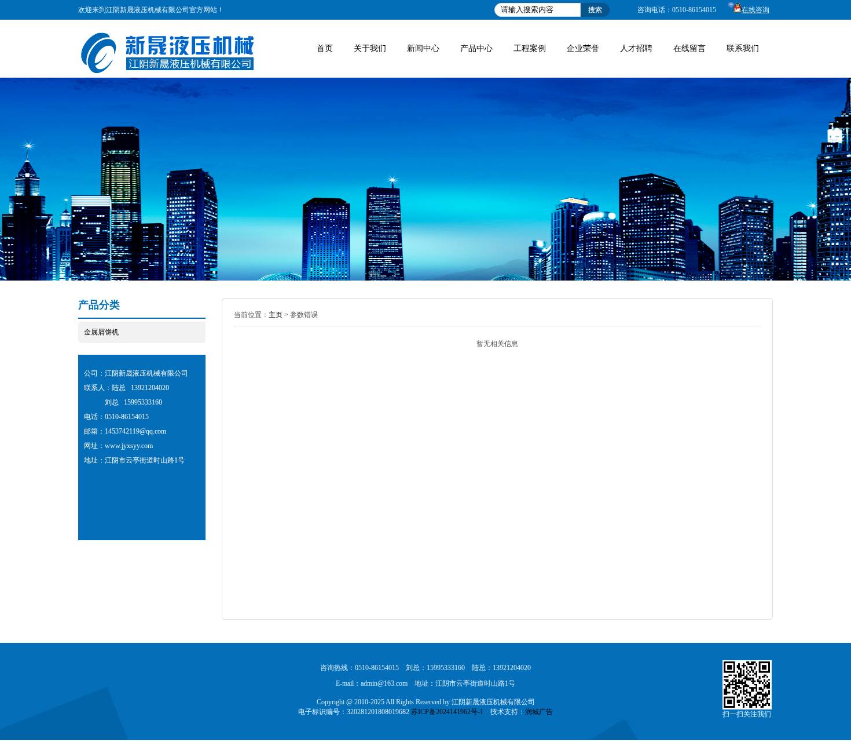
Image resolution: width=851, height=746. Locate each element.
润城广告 (539, 712)
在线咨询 (755, 10)
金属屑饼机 (101, 332)
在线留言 (689, 48)
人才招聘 (636, 48)
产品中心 (476, 48)
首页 (325, 48)
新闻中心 (423, 48)
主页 (276, 315)
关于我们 (370, 48)
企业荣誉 (583, 48)
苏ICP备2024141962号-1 (447, 712)
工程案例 (529, 48)
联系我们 (743, 48)
